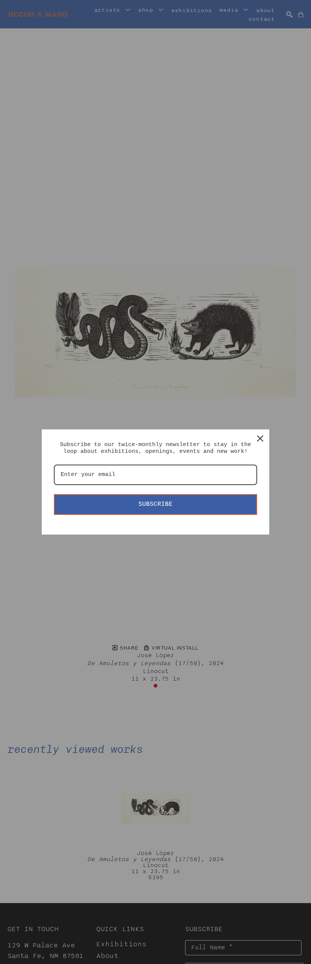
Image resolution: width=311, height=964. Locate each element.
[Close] (260, 438)
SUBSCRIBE (155, 504)
